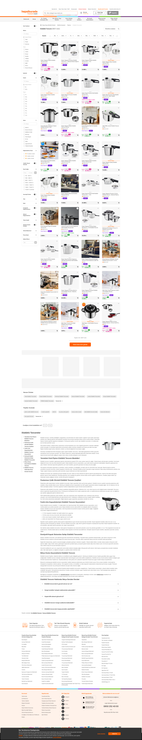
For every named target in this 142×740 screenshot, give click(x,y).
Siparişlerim (54, 9)
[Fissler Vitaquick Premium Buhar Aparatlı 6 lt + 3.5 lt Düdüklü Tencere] (90, 216)
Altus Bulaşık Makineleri (47, 669)
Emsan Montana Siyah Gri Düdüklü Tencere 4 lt (89, 126)
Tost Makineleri (25, 655)
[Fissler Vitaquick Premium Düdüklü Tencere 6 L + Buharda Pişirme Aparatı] (70, 50)
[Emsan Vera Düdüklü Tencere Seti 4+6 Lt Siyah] (49, 280)
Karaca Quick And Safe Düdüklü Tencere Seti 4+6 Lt (48, 161)
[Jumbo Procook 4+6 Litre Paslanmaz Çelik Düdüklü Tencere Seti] (70, 216)
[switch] (35, 26)
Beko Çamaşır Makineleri (47, 662)
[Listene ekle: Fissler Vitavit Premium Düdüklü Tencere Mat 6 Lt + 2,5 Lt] (57, 241)
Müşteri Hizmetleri (92, 9)
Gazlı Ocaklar (65, 669)
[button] (35, 172)
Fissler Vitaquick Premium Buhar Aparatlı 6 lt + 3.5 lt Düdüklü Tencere (90, 227)
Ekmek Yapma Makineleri (87, 672)
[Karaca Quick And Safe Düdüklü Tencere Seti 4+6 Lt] (49, 150)
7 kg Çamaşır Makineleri (67, 655)
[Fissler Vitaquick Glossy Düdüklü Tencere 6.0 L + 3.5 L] (90, 50)
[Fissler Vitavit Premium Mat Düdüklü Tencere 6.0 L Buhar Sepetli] (111, 83)
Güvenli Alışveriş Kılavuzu (27, 712)
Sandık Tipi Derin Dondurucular (68, 646)
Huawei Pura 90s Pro (106, 654)
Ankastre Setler (25, 658)
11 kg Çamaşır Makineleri (67, 662)
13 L (26, 106)
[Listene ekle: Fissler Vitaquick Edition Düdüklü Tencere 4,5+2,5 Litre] (98, 143)
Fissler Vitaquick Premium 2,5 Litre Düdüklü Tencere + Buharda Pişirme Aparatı (110, 194)
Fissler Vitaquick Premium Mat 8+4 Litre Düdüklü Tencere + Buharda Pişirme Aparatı (69, 291)
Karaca (26, 49)
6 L (26, 86)
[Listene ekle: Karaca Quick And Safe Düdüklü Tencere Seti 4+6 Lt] (57, 143)
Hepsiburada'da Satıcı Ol (115, 9)
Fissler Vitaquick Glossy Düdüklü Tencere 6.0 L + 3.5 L (89, 61)
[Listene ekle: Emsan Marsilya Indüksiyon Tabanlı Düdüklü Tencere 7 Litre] (57, 108)
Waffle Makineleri (25, 667)
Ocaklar (23, 669)
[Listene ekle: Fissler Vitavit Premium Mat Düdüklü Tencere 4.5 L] (98, 75)
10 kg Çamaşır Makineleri (67, 649)
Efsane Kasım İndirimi (106, 647)
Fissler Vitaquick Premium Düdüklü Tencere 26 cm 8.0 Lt (89, 291)
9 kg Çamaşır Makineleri (67, 658)
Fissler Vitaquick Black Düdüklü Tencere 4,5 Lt (109, 62)
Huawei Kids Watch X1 (106, 649)
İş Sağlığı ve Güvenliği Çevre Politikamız (30, 714)
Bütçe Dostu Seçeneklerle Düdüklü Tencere (30, 463)
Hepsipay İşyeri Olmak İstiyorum (49, 700)
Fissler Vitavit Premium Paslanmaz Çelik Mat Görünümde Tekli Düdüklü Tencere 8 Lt (69, 260)
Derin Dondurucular (86, 655)
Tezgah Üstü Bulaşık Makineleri (68, 639)
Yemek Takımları (25, 679)
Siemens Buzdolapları (46, 644)
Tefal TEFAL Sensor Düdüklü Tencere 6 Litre (110, 126)
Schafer (27, 60)
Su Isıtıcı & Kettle (25, 676)
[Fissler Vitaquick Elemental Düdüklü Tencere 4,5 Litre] (70, 183)
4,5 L (26, 89)
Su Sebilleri (24, 644)
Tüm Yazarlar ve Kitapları (107, 640)
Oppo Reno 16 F (105, 670)
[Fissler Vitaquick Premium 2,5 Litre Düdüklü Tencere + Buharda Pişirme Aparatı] (111, 183)
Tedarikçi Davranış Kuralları (48, 703)
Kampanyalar (74, 9)
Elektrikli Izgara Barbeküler (87, 658)
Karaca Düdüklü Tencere (49, 613)
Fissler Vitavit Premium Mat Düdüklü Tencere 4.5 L (90, 93)
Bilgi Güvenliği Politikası (27, 710)
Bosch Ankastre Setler (46, 679)
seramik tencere (65, 574)
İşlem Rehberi (44, 714)
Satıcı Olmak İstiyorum (46, 698)
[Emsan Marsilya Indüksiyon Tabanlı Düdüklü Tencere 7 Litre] (49, 116)
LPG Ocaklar (64, 644)
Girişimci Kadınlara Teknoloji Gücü (49, 705)
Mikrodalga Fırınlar (26, 662)
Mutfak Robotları (85, 669)
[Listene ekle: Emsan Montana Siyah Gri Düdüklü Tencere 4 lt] (98, 108)
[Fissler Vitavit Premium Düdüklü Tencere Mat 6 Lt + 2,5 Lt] (49, 249)
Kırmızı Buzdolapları (66, 660)
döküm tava (100, 574)
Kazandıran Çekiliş (106, 658)
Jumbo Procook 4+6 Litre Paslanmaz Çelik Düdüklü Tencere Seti (69, 227)
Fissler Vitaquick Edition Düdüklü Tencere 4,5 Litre (68, 126)
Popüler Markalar (105, 645)
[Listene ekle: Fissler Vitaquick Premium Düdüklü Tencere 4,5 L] (77, 75)
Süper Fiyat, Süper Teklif (64, 9)
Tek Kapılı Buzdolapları (67, 679)
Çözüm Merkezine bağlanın (111, 697)
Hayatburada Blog (46, 696)
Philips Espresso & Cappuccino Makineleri (51, 655)
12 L (26, 103)
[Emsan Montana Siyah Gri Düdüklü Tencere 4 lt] (90, 116)
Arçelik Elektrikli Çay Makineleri (88, 667)
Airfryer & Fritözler (26, 653)
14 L (26, 108)
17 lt (26, 115)
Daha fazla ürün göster (80, 344)
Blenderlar (24, 646)
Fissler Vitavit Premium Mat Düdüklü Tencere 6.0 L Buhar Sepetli (110, 95)
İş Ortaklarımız (25, 698)
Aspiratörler (84, 639)
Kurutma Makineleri (26, 651)
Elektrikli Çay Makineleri (27, 681)
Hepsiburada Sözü (106, 638)
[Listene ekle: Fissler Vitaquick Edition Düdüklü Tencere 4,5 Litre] (77, 108)
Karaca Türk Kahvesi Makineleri (49, 667)
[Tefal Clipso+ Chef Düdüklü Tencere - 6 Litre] (90, 311)
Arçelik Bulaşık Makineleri (47, 649)
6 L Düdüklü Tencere (36, 613)
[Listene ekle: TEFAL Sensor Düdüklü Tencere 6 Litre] (119, 108)
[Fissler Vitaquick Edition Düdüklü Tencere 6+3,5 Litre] (70, 150)
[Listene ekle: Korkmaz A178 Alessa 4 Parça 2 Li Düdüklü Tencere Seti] (119, 208)
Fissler (26, 41)
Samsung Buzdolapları (86, 665)
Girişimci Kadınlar (82, 9)
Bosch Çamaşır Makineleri (87, 653)
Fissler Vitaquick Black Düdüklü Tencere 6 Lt (48, 95)
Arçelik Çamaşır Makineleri (47, 660)
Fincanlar (84, 679)
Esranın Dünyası (28, 67)
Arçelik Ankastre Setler (47, 665)
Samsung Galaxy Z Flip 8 (107, 677)
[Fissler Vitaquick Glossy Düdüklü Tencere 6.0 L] (111, 150)
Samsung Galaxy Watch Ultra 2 (108, 679)
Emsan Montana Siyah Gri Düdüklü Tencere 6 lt (48, 227)
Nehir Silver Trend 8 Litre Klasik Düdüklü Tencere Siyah (68, 324)
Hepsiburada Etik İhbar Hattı (111, 712)
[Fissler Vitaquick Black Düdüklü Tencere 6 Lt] (49, 83)
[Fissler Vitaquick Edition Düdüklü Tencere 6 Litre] (49, 50)
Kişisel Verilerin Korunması (27, 707)
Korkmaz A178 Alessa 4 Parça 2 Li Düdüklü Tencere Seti (110, 228)
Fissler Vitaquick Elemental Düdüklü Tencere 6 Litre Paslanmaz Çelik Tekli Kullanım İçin (90, 260)
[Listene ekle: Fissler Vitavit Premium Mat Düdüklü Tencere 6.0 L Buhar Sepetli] (119, 75)
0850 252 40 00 (111, 706)
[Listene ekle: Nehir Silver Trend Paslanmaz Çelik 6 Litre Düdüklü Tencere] (119, 272)
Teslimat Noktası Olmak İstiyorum (49, 707)
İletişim (23, 717)
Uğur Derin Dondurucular (47, 639)
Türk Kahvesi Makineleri (27, 674)
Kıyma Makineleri (85, 660)
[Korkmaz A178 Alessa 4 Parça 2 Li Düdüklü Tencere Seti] (111, 216)
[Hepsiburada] (29, 11)
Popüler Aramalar (105, 642)
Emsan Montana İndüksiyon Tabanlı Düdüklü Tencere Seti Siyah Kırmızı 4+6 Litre (48, 322)
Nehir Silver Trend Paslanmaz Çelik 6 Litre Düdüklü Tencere (110, 291)
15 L (26, 110)
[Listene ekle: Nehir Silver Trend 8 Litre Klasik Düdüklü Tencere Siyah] (77, 304)
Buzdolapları (24, 639)
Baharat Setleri (85, 649)
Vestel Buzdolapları (46, 658)
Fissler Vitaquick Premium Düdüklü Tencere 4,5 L (69, 95)
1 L (25, 94)
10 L (26, 99)
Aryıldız (26, 56)
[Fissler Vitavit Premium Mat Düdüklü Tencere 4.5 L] (90, 83)
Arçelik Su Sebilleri (46, 681)
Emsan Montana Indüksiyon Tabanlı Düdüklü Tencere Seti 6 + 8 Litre (110, 260)
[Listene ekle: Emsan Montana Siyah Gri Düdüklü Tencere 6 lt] (57, 208)
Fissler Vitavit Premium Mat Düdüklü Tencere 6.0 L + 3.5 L (90, 194)
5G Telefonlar (104, 668)
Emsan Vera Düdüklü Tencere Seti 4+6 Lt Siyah (49, 292)
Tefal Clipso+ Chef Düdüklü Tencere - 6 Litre (90, 324)
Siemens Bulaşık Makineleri (88, 651)
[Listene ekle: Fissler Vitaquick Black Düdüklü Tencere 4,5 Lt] (119, 42)
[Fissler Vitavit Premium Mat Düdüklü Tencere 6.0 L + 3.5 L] (90, 183)
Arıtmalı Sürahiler (65, 665)
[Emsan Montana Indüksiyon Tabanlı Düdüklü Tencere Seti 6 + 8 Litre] (111, 249)
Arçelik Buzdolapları (46, 642)
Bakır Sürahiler (65, 667)
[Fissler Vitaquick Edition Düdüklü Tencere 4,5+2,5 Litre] (90, 150)
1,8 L (26, 96)
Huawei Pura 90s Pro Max (107, 652)
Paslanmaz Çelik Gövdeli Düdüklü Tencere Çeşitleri (29, 444)
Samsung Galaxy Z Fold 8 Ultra (108, 675)
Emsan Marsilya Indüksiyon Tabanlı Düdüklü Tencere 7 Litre (48, 126)
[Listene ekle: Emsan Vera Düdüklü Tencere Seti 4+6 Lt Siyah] (57, 272)
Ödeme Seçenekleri (46, 710)
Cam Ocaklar (64, 651)
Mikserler (84, 644)
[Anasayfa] (41, 25)
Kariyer (23, 705)
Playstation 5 (104, 661)
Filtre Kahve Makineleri (27, 665)
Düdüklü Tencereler (86, 676)
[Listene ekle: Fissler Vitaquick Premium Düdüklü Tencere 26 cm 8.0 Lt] (98, 272)
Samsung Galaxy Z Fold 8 (107, 672)
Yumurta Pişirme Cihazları (87, 681)
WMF (26, 63)
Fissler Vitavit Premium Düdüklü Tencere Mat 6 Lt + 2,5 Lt (48, 260)
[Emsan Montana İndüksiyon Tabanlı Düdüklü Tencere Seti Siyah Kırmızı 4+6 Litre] (49, 311)
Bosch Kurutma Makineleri (47, 676)
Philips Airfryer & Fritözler (87, 662)
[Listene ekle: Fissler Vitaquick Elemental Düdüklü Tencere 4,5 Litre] (77, 176)
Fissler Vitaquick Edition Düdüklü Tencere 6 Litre (48, 61)
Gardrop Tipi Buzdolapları (67, 642)
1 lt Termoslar (64, 674)
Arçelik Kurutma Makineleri (47, 683)
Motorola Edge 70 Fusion (107, 663)
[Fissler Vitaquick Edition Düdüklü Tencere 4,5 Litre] (70, 116)
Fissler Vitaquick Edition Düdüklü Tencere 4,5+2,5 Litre (89, 161)
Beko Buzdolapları (46, 651)
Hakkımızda (24, 696)
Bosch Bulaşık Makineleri (47, 653)
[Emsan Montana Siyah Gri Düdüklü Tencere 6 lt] (49, 216)
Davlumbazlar (25, 683)
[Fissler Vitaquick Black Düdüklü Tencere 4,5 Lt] (111, 50)
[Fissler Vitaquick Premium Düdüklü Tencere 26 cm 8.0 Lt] (90, 280)
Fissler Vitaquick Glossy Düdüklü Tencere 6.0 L (109, 163)
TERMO (27, 58)
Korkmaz (27, 44)
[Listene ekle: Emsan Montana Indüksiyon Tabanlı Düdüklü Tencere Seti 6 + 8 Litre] (119, 241)
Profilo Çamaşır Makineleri (87, 646)
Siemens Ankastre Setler (47, 674)
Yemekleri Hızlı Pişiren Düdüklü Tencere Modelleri (30, 438)
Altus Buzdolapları (86, 674)
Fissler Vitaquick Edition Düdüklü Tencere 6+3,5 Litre (68, 161)
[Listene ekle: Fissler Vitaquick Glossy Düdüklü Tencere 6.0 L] (119, 143)
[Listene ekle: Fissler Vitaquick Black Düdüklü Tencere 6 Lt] (57, 75)
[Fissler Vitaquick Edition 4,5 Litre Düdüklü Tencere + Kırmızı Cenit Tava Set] (111, 311)
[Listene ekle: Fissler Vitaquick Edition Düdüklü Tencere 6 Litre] (57, 42)
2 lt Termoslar (64, 653)
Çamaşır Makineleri (26, 642)
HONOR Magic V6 (106, 682)
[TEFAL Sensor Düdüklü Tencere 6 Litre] (111, 116)
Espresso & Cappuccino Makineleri (29, 672)
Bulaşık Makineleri (26, 660)
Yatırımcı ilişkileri (25, 700)
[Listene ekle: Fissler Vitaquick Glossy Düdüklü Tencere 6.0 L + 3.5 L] (98, 42)
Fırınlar (23, 649)
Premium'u (31, 13)
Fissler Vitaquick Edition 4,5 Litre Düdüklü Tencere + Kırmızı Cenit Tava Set (110, 322)
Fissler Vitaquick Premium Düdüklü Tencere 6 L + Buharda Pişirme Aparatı (70, 61)
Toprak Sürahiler (65, 672)
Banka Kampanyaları (46, 712)
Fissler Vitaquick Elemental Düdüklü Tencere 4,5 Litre (69, 194)
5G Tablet (104, 665)
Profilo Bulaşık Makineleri (87, 683)
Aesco (26, 65)
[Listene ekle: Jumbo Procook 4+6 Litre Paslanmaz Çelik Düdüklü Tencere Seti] (77, 208)
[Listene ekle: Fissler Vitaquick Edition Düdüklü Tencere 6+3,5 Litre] (77, 143)
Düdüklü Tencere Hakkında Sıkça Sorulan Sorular (28, 469)
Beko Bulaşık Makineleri (87, 642)
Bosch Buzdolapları (46, 646)
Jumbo (26, 51)
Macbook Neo (105, 656)
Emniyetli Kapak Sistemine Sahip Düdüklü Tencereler (29, 458)
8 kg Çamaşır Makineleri (67, 681)
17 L (26, 113)
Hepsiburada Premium (103, 9)
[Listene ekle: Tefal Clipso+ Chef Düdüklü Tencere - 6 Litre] (98, 304)
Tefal (26, 39)
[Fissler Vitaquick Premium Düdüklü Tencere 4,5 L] (70, 83)
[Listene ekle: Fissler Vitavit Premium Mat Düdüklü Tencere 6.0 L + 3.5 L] (98, 176)
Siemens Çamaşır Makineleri (48, 672)
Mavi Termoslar (65, 676)
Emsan (26, 54)
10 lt (26, 101)
